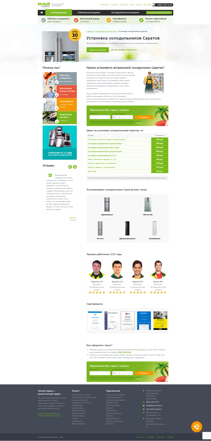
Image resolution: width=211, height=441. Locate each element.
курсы (131, 4)
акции (138, 4)
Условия (151, 437)
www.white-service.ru (154, 409)
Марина (72, 218)
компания (104, 4)
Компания (141, 437)
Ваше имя (93, 113)
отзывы (149, 4)
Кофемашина (77, 421)
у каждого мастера (120, 19)
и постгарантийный (155, 19)
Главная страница (43, 12)
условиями (139, 123)
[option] (61, 197)
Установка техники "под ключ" (159, 12)
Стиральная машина (89, 12)
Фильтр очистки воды (114, 421)
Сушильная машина (113, 413)
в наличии (66, 117)
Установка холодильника (106, 31)
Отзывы (170, 437)
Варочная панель (78, 410)
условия (114, 4)
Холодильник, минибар (81, 395)
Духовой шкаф (77, 408)
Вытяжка (109, 408)
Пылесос (75, 418)
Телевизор (110, 416)
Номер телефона (118, 113)
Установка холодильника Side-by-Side (103, 147)
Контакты (160, 437)
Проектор (110, 423)
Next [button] (75, 167)
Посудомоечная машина (125, 12)
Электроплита (77, 405)
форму (143, 349)
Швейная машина (79, 413)
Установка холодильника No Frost (102, 155)
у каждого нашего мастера (66, 104)
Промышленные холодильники (84, 397)
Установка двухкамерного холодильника (105, 151)
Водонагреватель (78, 423)
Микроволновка (78, 416)
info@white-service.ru (154, 405)
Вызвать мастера (98, 49)
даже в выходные (58, 19)
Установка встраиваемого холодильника (105, 143)
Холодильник (59, 12)
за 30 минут (89, 19)
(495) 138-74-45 (165, 4)
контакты (123, 4)
